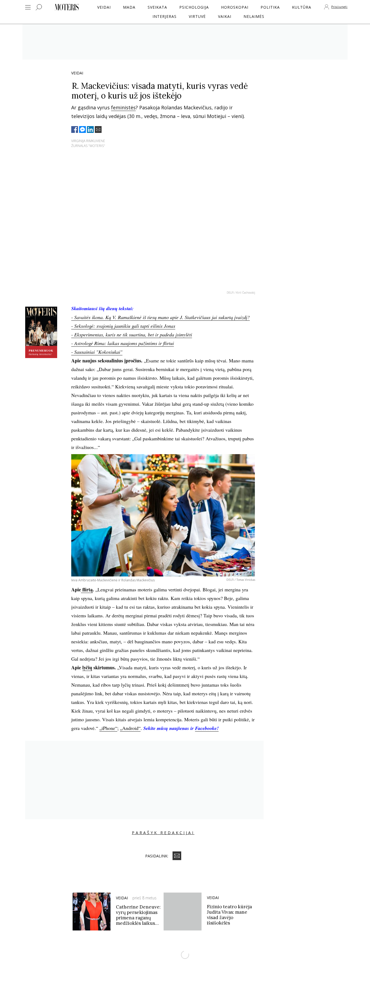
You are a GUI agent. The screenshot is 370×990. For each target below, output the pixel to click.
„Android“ (130, 728)
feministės (123, 107)
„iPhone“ (108, 728)
